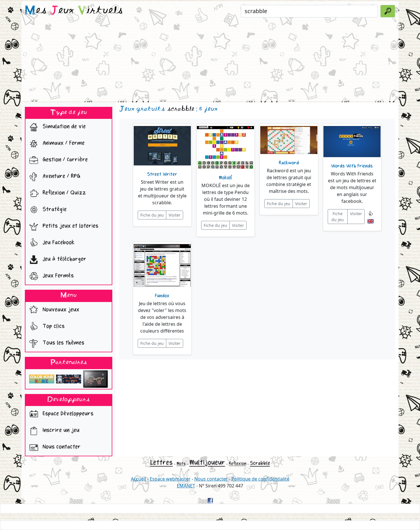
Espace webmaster (170, 479)
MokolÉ (225, 178)
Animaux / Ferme (63, 143)
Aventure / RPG (60, 176)
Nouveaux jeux (60, 309)
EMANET (186, 486)
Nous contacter (61, 447)
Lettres (161, 462)
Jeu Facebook (58, 243)
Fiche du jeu (152, 215)
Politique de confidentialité (260, 479)
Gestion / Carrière (64, 160)
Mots (181, 463)
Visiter (175, 215)
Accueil (138, 479)
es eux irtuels (74, 10)
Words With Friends (352, 166)
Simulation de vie (63, 127)
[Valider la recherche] (387, 11)
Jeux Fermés (57, 276)
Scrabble (260, 463)
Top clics (53, 326)
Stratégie (54, 209)
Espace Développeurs (67, 414)
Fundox (162, 296)
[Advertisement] (210, 61)
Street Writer (162, 174)
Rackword (289, 163)
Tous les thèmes (62, 343)
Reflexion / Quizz (63, 193)
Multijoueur (207, 462)
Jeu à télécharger (63, 259)
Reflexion (237, 464)
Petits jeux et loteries (69, 226)
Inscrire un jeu (60, 430)
